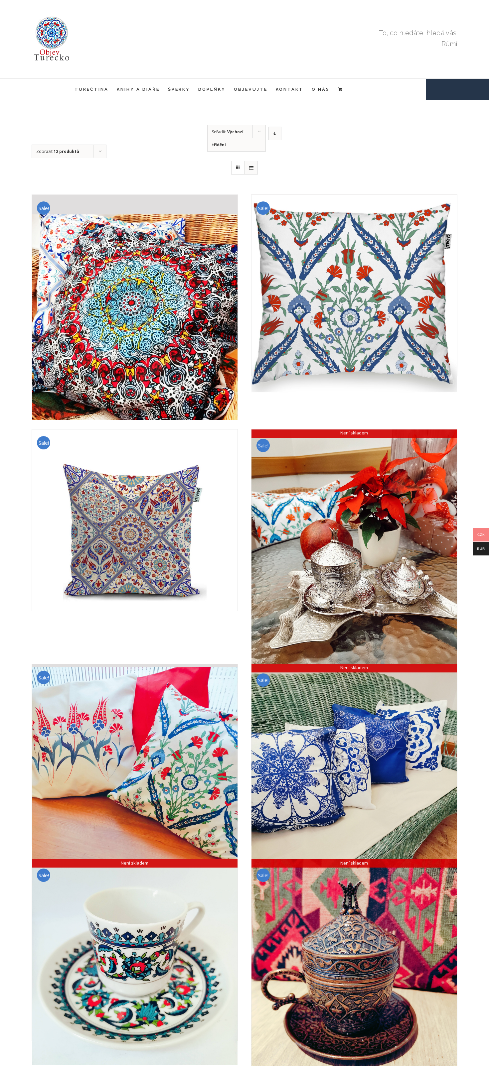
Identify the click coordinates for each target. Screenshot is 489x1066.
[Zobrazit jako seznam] (250, 167)
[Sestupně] (274, 133)
